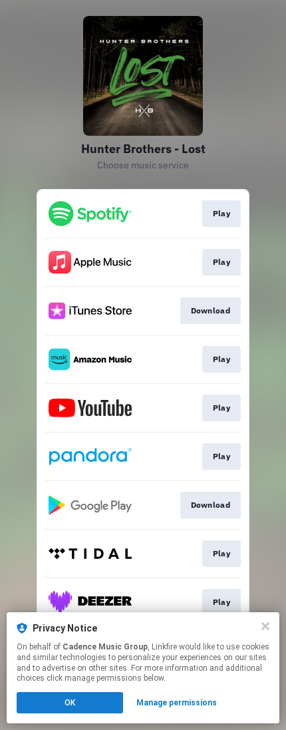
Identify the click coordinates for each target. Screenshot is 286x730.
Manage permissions (176, 702)
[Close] (265, 626)
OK (70, 702)
